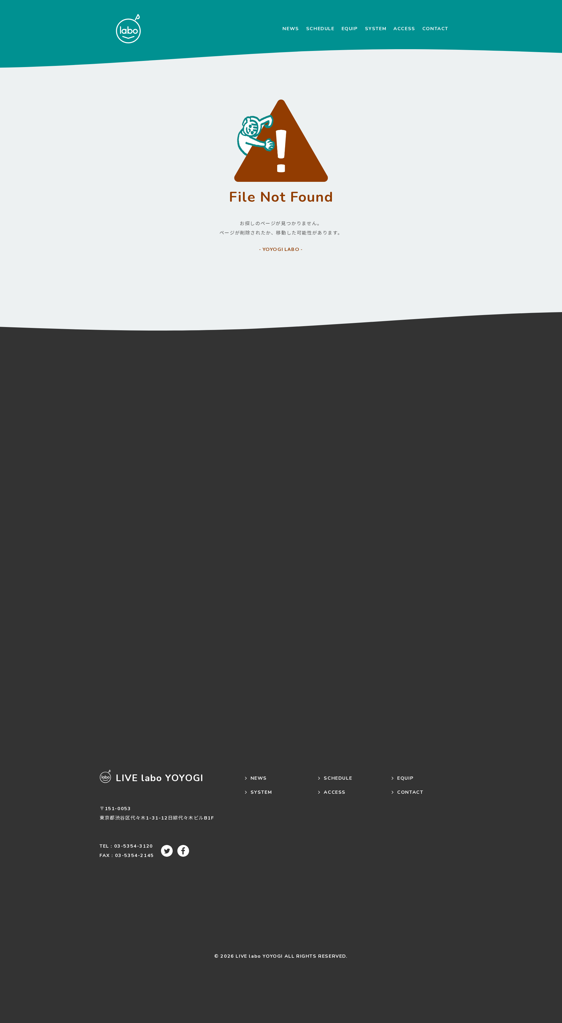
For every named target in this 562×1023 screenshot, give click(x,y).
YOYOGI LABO (281, 249)
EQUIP (350, 28)
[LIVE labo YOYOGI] (128, 28)
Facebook (183, 851)
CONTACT (435, 28)
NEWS (290, 28)
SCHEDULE (320, 28)
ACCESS (404, 28)
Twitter (167, 851)
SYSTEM (376, 28)
